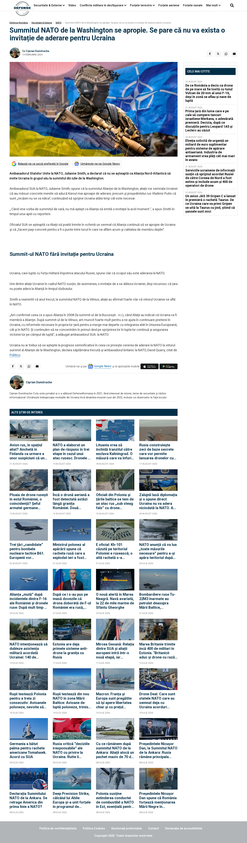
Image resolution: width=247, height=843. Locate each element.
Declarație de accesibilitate (183, 828)
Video (72, 5)
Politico (15, 355)
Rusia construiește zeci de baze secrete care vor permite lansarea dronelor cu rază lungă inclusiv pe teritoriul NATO (157, 451)
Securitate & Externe (48, 5)
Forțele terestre (141, 5)
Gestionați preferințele (126, 828)
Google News (102, 366)
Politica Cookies (94, 828)
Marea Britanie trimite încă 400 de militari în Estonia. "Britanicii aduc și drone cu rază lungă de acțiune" (157, 650)
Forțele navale (193, 5)
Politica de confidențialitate (58, 828)
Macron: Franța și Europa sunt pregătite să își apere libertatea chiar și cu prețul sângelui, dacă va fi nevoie (114, 700)
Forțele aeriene (168, 5)
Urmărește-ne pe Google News (100, 163)
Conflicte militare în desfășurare (102, 5)
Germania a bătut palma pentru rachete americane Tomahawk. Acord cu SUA (28, 750)
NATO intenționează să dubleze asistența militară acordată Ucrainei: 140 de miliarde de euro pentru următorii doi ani (29, 650)
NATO (58, 23)
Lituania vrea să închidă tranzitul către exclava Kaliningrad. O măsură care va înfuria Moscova (114, 451)
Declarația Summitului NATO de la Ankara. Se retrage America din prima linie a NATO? (28, 800)
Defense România (19, 23)
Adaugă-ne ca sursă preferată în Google (43, 163)
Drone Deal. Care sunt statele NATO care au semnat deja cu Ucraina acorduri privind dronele (157, 700)
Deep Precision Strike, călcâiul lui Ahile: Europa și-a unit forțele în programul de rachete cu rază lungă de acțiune (72, 800)
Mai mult (212, 5)
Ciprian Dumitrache (37, 51)
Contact (153, 828)
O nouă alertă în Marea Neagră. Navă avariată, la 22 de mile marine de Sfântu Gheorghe (115, 601)
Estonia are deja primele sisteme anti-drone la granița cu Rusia (70, 650)
